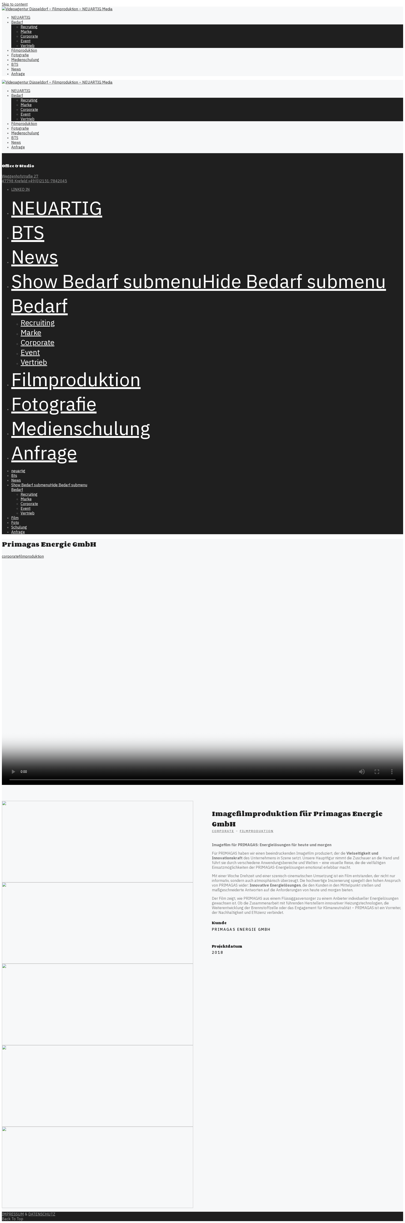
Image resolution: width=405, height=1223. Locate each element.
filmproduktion (31, 556)
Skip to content (15, 4)
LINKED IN (20, 189)
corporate (10, 556)
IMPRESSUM (13, 1214)
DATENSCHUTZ (41, 1214)
